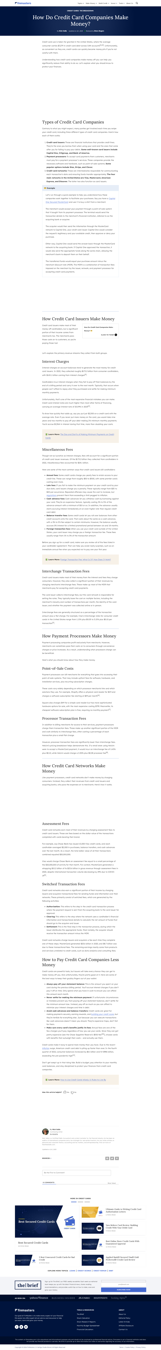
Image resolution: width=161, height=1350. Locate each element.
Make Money (90, 3)
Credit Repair (99, 1271)
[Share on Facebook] (107, 1158)
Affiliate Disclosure (126, 1326)
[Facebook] (17, 1328)
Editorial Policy (124, 1318)
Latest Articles (124, 1322)
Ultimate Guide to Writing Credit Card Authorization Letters (123, 1210)
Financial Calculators (85, 1329)
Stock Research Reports (86, 1322)
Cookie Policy (129, 1347)
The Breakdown (87, 11)
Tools (121, 3)
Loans (72, 1271)
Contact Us (123, 1329)
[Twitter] (21, 1328)
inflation (45, 1048)
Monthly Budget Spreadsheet (88, 1326)
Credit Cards (73, 11)
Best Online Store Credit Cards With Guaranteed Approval (122, 1242)
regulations (52, 495)
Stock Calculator (83, 1318)
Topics (80, 3)
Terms (121, 1347)
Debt (111, 1271)
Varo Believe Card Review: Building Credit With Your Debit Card (122, 1226)
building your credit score (102, 1014)
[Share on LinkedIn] (117, 1158)
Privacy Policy (141, 1347)
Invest (113, 3)
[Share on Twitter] (112, 1158)
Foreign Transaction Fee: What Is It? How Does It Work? (85, 559)
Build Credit (103, 3)
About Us (129, 3)
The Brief (80, 1314)
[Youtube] (26, 1328)
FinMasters (30, 1347)
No (75, 1092)
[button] (140, 3)
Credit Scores (84, 1271)
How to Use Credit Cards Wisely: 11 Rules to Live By (83, 1080)
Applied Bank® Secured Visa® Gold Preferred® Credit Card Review (122, 1258)
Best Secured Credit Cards (33, 1242)
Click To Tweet (108, 335)
